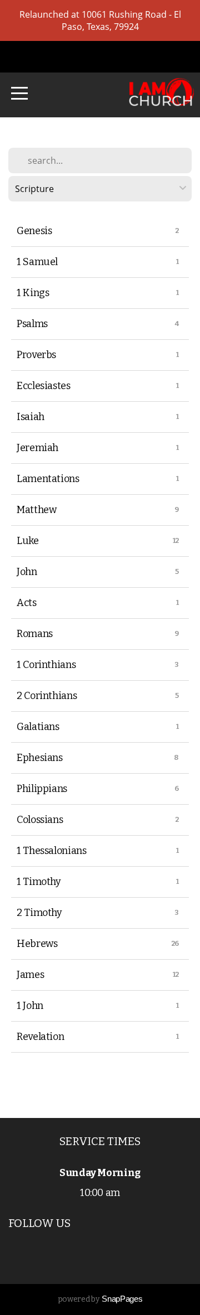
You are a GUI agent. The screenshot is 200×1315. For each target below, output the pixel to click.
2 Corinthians (47, 696)
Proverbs (36, 355)
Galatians (38, 727)
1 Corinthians (46, 665)
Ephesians (40, 758)
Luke (28, 541)
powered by (100, 1299)
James (30, 975)
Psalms (32, 324)
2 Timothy (39, 913)
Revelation (40, 1037)
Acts (27, 603)
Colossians (40, 820)
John (27, 572)
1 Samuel (37, 262)
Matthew (36, 510)
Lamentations (48, 479)
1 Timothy (39, 882)
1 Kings (33, 293)
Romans (35, 634)
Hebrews (37, 944)
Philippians (42, 789)
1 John (30, 1006)
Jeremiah (37, 448)
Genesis (34, 231)
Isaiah (30, 417)
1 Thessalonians (52, 851)
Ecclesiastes (44, 386)
